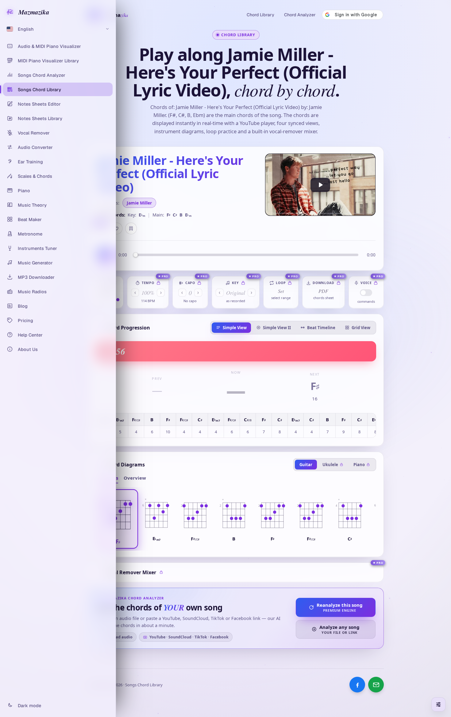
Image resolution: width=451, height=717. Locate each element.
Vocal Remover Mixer (130, 572)
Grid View (361, 327)
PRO (165, 276)
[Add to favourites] (116, 228)
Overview (135, 478)
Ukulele (330, 464)
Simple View (235, 327)
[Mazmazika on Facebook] (357, 684)
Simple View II (277, 327)
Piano (359, 464)
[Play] (320, 185)
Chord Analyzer (300, 15)
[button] (118, 519)
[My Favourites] (131, 228)
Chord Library (260, 15)
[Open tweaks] (438, 704)
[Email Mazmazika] (376, 684)
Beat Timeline (321, 327)
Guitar (305, 464)
